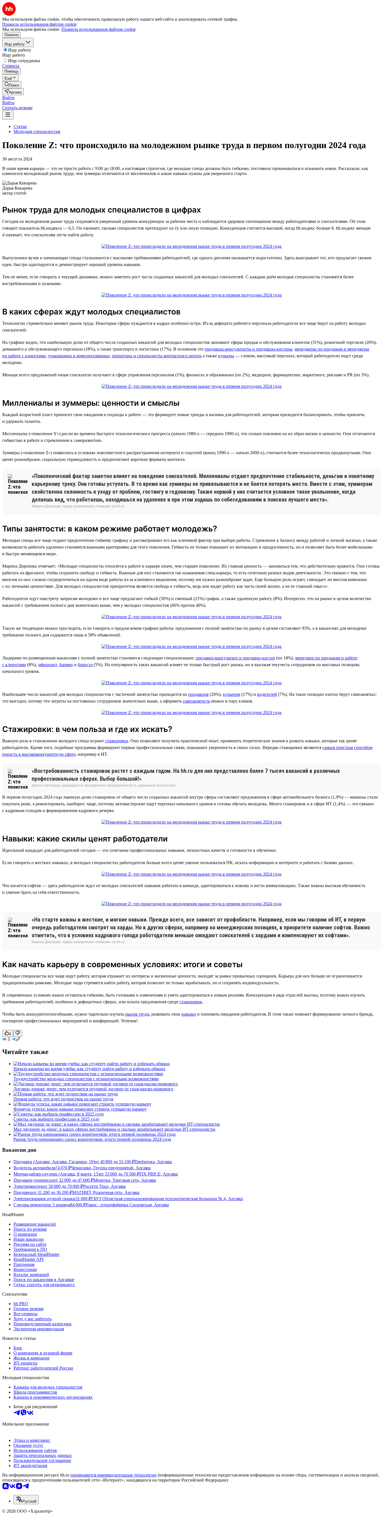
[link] (11, 84)
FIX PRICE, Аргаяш (158, 1174)
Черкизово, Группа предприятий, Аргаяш (111, 1167)
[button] (8, 97)
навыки (188, 1014)
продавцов (198, 694)
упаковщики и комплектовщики (79, 355)
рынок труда (137, 1014)
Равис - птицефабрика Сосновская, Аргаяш (127, 1204)
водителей (267, 694)
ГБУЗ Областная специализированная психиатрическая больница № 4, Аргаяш (167, 1198)
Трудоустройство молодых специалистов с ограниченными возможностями (86, 1078)
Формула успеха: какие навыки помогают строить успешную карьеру (80, 1109)
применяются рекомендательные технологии (113, 1475)
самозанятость (196, 701)
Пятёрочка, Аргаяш (153, 1161)
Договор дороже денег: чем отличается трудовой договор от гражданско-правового (93, 1088)
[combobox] (26, 1499)
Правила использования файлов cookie (98, 29)
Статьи (20, 126)
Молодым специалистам (36, 131)
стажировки (116, 740)
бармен (66, 664)
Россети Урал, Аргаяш (104, 1186)
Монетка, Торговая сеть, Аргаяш (124, 1180)
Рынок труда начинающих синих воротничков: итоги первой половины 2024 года (92, 1139)
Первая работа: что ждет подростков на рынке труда (63, 1099)
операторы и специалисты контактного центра (157, 355)
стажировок (190, 1001)
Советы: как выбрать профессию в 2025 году (56, 1119)
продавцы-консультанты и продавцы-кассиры (248, 349)
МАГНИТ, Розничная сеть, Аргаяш (105, 1192)
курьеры (226, 355)
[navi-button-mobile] (7, 115)
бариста (85, 664)
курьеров (231, 694)
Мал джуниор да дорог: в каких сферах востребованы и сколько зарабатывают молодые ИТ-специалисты (114, 1129)
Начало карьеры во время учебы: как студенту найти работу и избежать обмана (89, 1068)
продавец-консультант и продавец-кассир (235, 658)
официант (47, 664)
